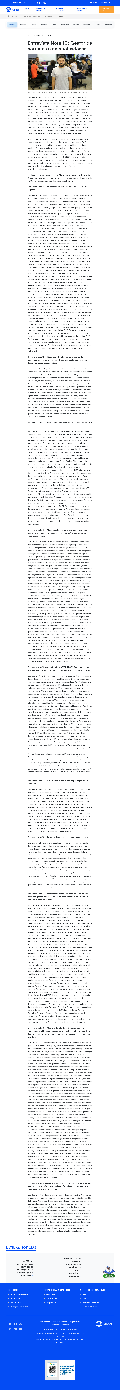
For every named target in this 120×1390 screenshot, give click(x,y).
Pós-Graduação (16, 1302)
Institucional (50, 1295)
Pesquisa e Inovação (54, 1302)
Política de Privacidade (60, 1324)
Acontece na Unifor (82, 9)
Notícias (48, 17)
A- (24, 3)
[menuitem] (12, 24)
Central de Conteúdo (31, 17)
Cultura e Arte (51, 1298)
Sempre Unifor (74, 1322)
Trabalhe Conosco (59, 1322)
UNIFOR (14, 17)
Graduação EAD (16, 1298)
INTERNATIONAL (93, 3)
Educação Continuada (19, 1306)
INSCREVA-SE (106, 9)
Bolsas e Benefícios (60, 9)
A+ (33, 3)
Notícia (60, 17)
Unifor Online (105, 3)
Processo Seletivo (89, 1306)
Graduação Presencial (19, 1295)
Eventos (85, 1298)
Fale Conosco (44, 1322)
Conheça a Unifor (40, 9)
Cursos (26, 8)
